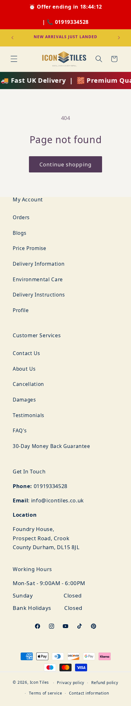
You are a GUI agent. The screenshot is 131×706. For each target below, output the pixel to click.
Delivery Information (39, 264)
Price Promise (29, 248)
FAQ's (19, 430)
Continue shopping (65, 164)
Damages (24, 399)
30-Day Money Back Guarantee (51, 446)
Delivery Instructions (39, 294)
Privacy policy (70, 682)
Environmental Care (38, 279)
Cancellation (28, 384)
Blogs (19, 233)
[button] (14, 58)
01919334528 (72, 21)
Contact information (89, 693)
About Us (24, 369)
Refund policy (104, 682)
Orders (21, 217)
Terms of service (45, 693)
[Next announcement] (119, 38)
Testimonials (28, 415)
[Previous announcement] (12, 38)
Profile (21, 310)
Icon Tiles (39, 682)
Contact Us (26, 353)
